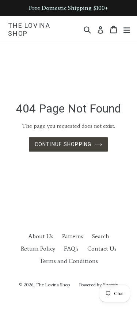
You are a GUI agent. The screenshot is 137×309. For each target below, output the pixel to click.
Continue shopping (63, 144)
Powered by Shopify (98, 284)
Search (100, 236)
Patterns (72, 236)
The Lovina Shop (29, 29)
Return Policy (38, 248)
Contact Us (102, 248)
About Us (40, 236)
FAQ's (71, 248)
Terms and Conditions (68, 261)
